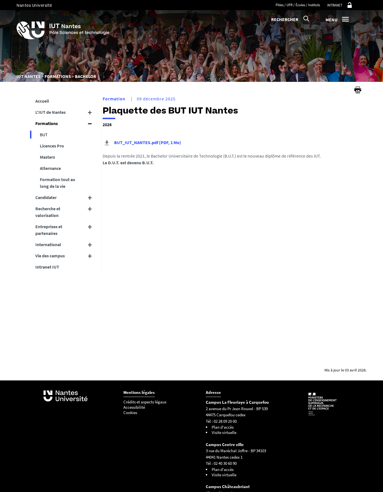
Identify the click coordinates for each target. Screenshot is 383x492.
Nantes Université (34, 5)
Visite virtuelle (224, 432)
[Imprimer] (358, 90)
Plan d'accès (223, 427)
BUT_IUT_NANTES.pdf (147, 142)
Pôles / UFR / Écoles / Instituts (298, 5)
